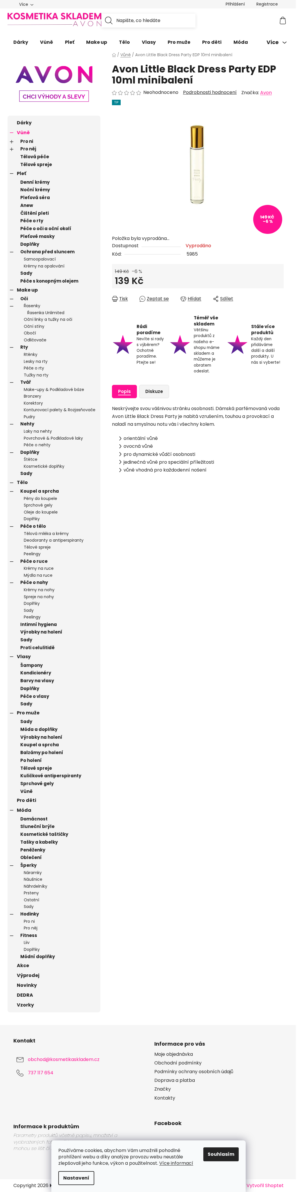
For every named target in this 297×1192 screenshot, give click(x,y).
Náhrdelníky (35, 886)
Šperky (28, 865)
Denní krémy (35, 182)
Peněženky (32, 850)
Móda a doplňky (38, 729)
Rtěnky (30, 354)
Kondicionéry (35, 673)
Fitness (28, 935)
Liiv (27, 942)
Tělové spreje (36, 164)
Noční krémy (35, 190)
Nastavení (76, 1178)
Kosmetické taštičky (44, 834)
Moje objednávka (173, 1054)
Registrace (267, 4)
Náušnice (33, 879)
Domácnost (34, 819)
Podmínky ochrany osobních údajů (193, 1072)
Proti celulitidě (37, 648)
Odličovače (35, 340)
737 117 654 (40, 1072)
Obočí (30, 333)
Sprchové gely (38, 505)
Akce (23, 965)
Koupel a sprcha (39, 491)
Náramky (33, 873)
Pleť (21, 173)
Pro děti (26, 800)
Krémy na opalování (44, 266)
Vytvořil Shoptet (265, 1185)
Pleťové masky (37, 236)
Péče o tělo (33, 526)
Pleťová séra (35, 197)
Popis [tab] (124, 391)
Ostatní (31, 900)
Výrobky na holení (41, 632)
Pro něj (28, 149)
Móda (24, 810)
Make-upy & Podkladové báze (54, 389)
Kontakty (164, 1098)
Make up (27, 290)
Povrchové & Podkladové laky (53, 438)
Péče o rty (31, 221)
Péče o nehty (37, 445)
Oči (24, 299)
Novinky (27, 985)
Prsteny (31, 893)
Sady (26, 273)
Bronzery (32, 396)
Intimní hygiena (38, 624)
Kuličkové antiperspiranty (50, 776)
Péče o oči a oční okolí (45, 228)
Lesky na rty (36, 361)
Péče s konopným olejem (49, 281)
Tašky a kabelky (39, 842)
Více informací (176, 1163)
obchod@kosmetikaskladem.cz (63, 1059)
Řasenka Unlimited (45, 313)
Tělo (22, 482)
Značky (162, 1089)
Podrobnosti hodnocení (210, 92)
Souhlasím (221, 1154)
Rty (24, 347)
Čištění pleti (34, 213)
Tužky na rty (36, 375)
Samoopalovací (40, 259)
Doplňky (29, 244)
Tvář (25, 382)
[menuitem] (21, 42)
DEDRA (25, 995)
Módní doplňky (37, 956)
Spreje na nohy (39, 597)
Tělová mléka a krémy (46, 533)
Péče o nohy (34, 582)
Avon (266, 92)
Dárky (24, 122)
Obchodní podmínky (178, 1063)
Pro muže (28, 712)
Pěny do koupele (40, 498)
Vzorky (25, 1005)
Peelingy (32, 554)
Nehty (27, 424)
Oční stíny (34, 326)
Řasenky (32, 306)
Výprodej (28, 975)
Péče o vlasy (34, 696)
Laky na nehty (38, 431)
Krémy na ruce (39, 568)
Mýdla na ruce (38, 575)
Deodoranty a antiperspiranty (54, 540)
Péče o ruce (34, 561)
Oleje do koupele (41, 512)
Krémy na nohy (39, 590)
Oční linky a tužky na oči (48, 319)
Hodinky (29, 914)
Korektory (33, 403)
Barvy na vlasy (37, 681)
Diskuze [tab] (154, 391)
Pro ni (26, 141)
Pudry (29, 417)
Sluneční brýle (37, 826)
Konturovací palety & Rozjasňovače (59, 410)
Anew (26, 205)
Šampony (31, 665)
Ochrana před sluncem (47, 252)
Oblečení (31, 857)
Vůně (23, 132)
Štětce (30, 459)
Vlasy (24, 656)
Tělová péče (34, 157)
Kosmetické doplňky (44, 466)
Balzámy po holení (41, 752)
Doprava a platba (174, 1080)
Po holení (31, 760)
